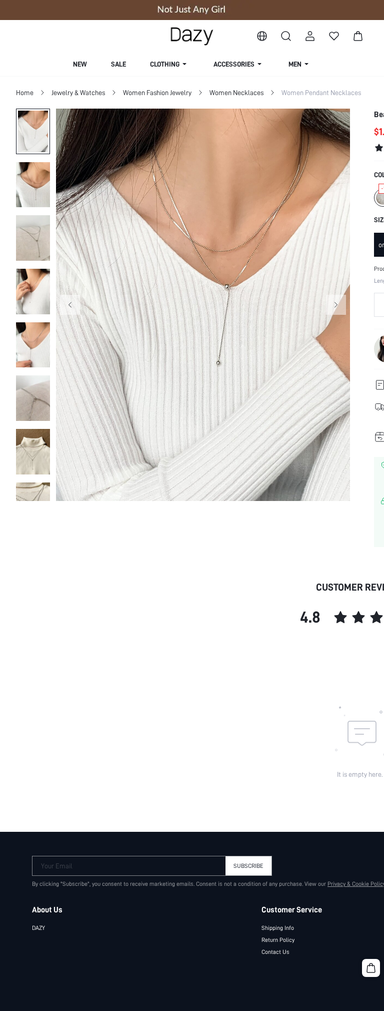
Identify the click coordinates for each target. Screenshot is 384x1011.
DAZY (38, 927)
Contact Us (276, 951)
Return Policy (278, 939)
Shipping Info (278, 927)
